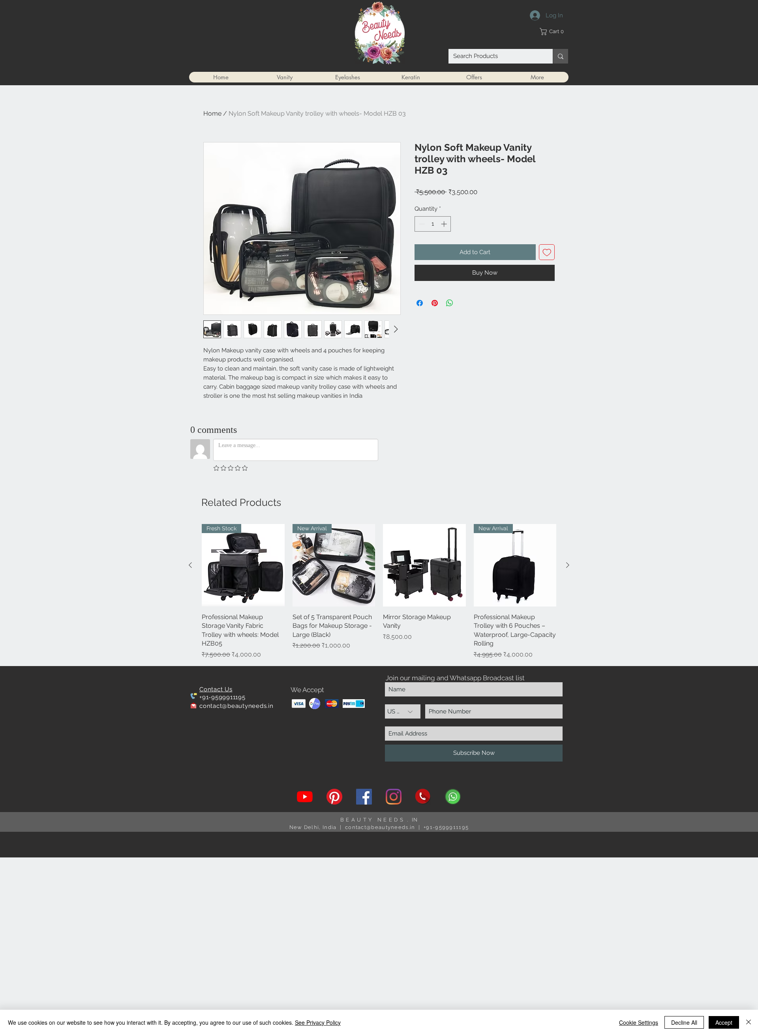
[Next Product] (567, 565)
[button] (554, 31)
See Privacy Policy (318, 1022)
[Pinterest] (334, 797)
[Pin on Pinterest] (434, 303)
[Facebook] (364, 797)
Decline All (684, 1022)
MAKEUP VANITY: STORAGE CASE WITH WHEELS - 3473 (77, 996)
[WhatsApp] (453, 797)
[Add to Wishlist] (547, 252)
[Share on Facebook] (419, 303)
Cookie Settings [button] (638, 1022)
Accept (723, 1022)
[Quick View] (424, 565)
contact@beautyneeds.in (236, 705)
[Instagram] (394, 797)
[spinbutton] (432, 224)
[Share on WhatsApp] (449, 303)
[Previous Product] (190, 565)
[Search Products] (560, 56)
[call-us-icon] (423, 797)
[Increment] (444, 224)
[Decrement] (421, 224)
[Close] (748, 1022)
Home (212, 113)
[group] (379, 592)
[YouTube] (305, 797)
